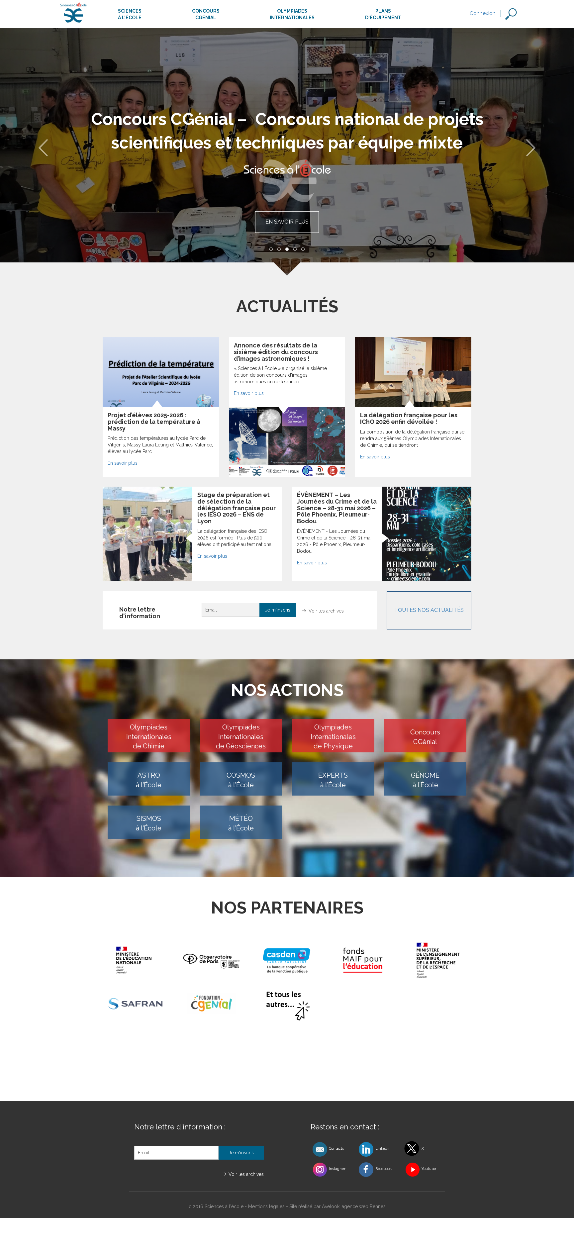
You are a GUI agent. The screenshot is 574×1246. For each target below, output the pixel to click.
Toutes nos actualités (429, 610)
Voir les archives (326, 611)
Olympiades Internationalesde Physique (333, 736)
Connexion (483, 13)
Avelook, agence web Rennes (354, 1206)
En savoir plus (287, 222)
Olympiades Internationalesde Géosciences (241, 736)
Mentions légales (266, 1206)
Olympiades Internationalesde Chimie (148, 736)
